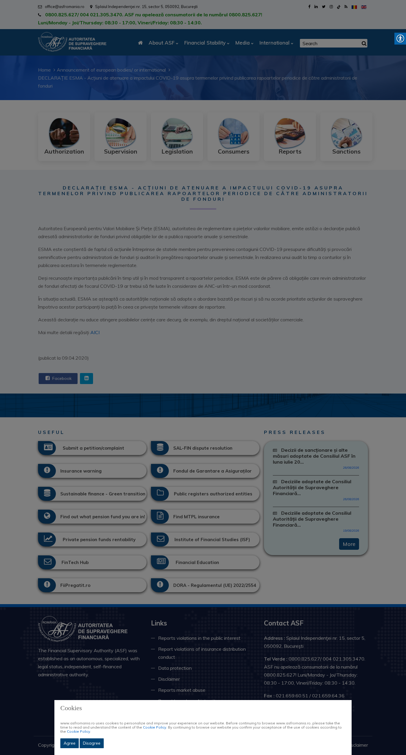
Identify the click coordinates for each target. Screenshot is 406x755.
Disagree (91, 743)
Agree (69, 743)
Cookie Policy (154, 727)
